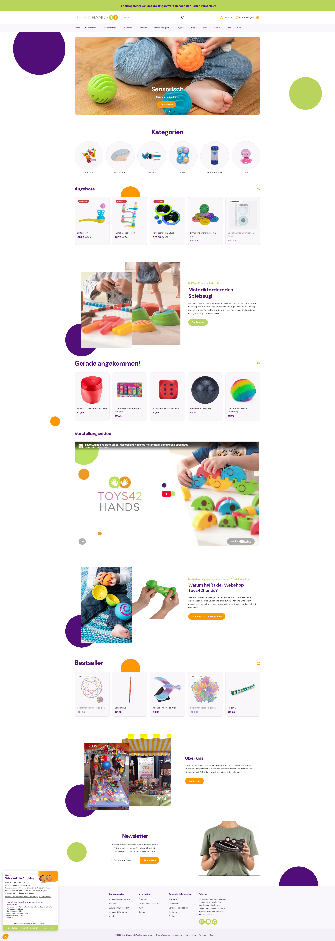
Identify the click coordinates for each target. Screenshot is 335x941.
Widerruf (202, 935)
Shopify (159, 935)
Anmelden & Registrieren (120, 899)
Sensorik (128, 27)
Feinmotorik (90, 27)
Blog (193, 27)
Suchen (172, 916)
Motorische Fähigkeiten (149, 903)
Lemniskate (174, 903)
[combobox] (154, 17)
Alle (258, 189)
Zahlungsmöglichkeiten (119, 908)
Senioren (173, 912)
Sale (239, 27)
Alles (205, 27)
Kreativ (143, 27)
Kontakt (142, 912)
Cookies (213, 935)
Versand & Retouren (118, 912)
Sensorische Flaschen (178, 908)
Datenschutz (191, 935)
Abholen (112, 916)
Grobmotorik (110, 27)
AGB (141, 908)
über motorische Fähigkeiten (207, 616)
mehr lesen (194, 780)
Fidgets (180, 27)
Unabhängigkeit (161, 27)
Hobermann (174, 899)
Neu (230, 27)
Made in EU (218, 27)
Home (77, 27)
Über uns (143, 899)
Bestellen (113, 903)
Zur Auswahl (198, 322)
